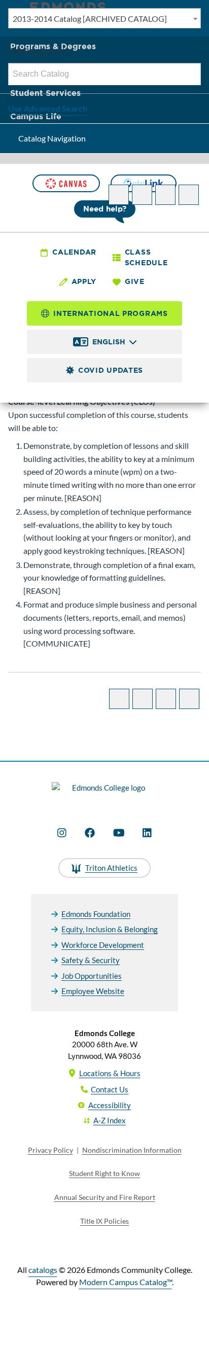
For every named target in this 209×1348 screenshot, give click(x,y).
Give (135, 281)
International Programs (110, 313)
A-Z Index (109, 1120)
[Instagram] (61, 833)
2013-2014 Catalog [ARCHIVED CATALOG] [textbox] (90, 18)
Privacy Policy (50, 1150)
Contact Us (109, 1089)
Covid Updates (110, 370)
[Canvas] (65, 183)
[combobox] (104, 18)
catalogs (42, 1269)
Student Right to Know (104, 1173)
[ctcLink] (144, 183)
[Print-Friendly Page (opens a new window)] (165, 195)
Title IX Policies (104, 1221)
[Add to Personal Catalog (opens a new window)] (119, 195)
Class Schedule (146, 257)
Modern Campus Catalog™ (125, 1282)
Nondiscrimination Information (132, 1150)
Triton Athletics (111, 867)
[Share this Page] (142, 195)
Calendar (74, 252)
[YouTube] (119, 833)
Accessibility (109, 1105)
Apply (84, 281)
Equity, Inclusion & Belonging (109, 929)
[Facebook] (90, 833)
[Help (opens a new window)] (189, 195)
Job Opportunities (91, 975)
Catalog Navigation (52, 138)
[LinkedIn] (147, 833)
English (108, 342)
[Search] (190, 74)
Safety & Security (90, 960)
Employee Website (92, 991)
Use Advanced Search (47, 108)
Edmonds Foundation (95, 913)
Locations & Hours (110, 1073)
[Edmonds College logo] (104, 793)
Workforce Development (102, 944)
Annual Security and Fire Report (104, 1197)
